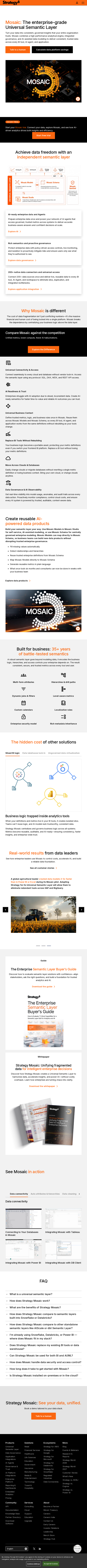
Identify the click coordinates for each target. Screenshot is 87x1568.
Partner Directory (13, 1517)
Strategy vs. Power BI (68, 1491)
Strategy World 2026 (69, 1461)
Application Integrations (10, 1457)
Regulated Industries (48, 1476)
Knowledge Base (12, 1514)
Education (28, 1461)
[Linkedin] (39, 1548)
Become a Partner (51, 1506)
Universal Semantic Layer (12, 1447)
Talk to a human (18, 49)
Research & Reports (67, 1455)
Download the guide (42, 986)
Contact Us (48, 1521)
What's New (68, 1476)
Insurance (28, 1468)
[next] (81, 909)
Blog (64, 1446)
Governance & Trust (11, 1467)
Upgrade (28, 1521)
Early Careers (49, 1524)
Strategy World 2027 (69, 1467)
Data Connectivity (51, 1482)
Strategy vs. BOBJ (70, 1480)
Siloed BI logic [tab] (12, 753)
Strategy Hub (49, 1539)
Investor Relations (51, 1528)
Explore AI (13, 231)
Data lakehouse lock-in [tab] (33, 753)
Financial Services (32, 1450)
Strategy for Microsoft (49, 1457)
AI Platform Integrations (10, 1474)
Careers (47, 1514)
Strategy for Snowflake (49, 1470)
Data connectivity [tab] (19, 1194)
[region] (43, 1561)
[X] (34, 1548)
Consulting (29, 1506)
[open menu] (83, 2)
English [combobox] (10, 1549)
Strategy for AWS (51, 1446)
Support (28, 1514)
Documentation (12, 1510)
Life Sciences (30, 1457)
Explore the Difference (43, 349)
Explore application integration (23, 289)
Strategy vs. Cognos (68, 1484)
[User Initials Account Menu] (77, 2)
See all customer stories (42, 868)
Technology (29, 1482)
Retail (26, 1446)
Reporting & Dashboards (10, 1486)
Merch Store (49, 1535)
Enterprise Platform (9, 1480)
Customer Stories (70, 1473)
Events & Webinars (71, 1450)
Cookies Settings (33, 1564)
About (46, 1502)
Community (10, 1502)
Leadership (48, 1532)
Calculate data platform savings (52, 49)
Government (29, 1465)
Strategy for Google (49, 1451)
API (7, 1506)
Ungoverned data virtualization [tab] (64, 753)
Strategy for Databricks (49, 1464)
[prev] (5, 909)
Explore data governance (21, 260)
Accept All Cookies (51, 1564)
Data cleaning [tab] (69, 1194)
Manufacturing (30, 1472)
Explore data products (16, 580)
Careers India (49, 1517)
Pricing (8, 1498)
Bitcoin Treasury (51, 1510)
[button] (43, 1294)
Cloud (26, 1510)
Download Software (9, 1522)
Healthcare (29, 1454)
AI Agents (9, 1463)
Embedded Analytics (9, 1493)
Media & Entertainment (30, 1476)
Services (28, 1502)
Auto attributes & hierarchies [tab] (45, 1194)
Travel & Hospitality (28, 1486)
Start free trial (43, 135)
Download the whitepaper (42, 1086)
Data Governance (13, 1453)
